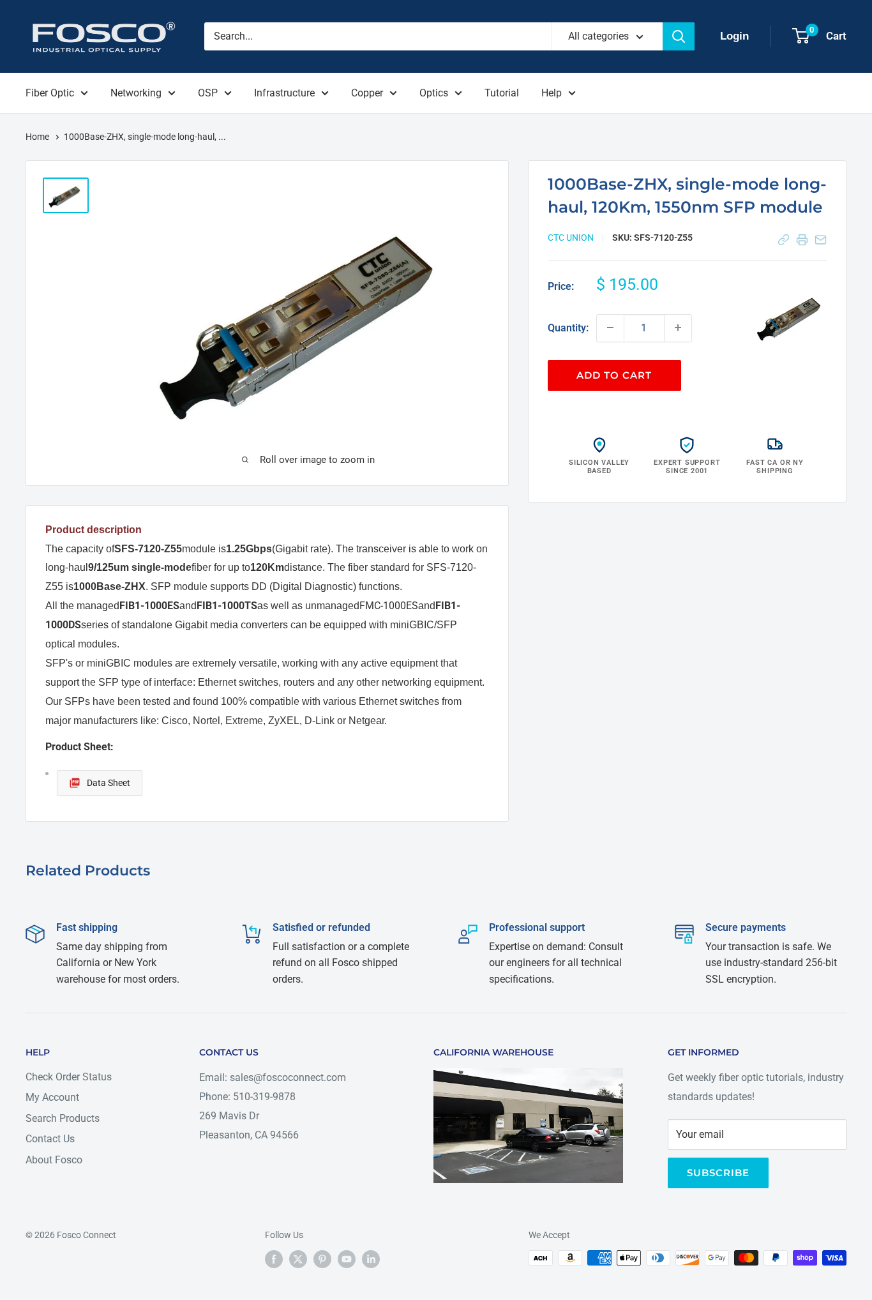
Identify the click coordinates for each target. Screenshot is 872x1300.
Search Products (63, 1118)
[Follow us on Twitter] (298, 1259)
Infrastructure (284, 93)
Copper (367, 93)
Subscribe (718, 1173)
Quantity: (568, 327)
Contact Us (50, 1139)
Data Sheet (108, 783)
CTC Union (571, 237)
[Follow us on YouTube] (347, 1259)
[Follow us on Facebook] (274, 1259)
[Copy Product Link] (784, 240)
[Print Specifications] (802, 240)
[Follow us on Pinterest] (322, 1259)
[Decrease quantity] (610, 327)
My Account (52, 1097)
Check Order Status (69, 1077)
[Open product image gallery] (791, 316)
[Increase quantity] (678, 327)
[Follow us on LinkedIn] (371, 1259)
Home (38, 137)
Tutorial (502, 93)
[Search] (679, 36)
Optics (433, 93)
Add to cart (614, 374)
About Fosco (54, 1160)
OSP (208, 93)
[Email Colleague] (821, 240)
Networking (136, 93)
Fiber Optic (50, 93)
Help (551, 93)
